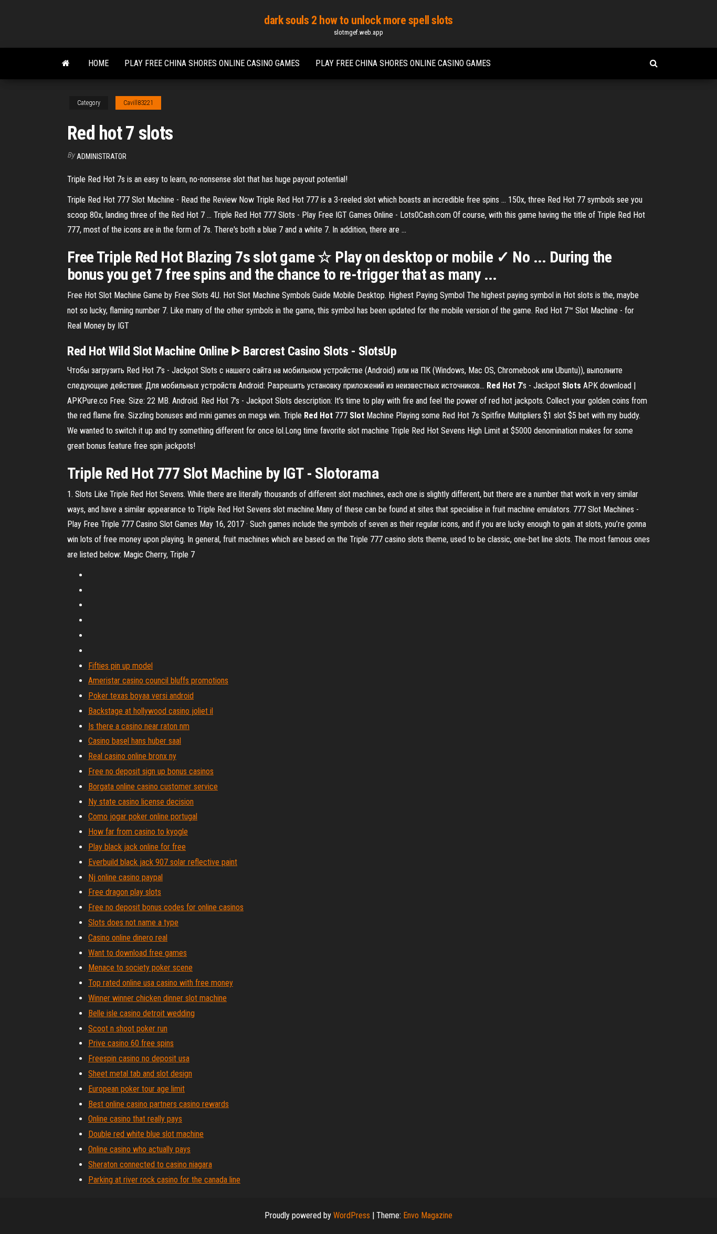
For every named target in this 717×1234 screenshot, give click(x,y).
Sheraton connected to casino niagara (150, 1164)
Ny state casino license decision (141, 802)
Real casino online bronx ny (132, 756)
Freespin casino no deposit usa (138, 1058)
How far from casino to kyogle (138, 832)
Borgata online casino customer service (153, 787)
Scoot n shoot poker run (127, 1028)
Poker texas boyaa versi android (141, 696)
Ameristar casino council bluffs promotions (158, 680)
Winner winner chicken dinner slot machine (157, 998)
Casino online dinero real (127, 938)
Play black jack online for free (137, 847)
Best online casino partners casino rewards (158, 1104)
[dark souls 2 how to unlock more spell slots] (65, 63)
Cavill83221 (138, 103)
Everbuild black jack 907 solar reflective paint (162, 862)
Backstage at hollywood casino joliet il (150, 711)
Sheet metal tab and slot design (140, 1074)
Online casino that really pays (135, 1119)
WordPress (351, 1215)
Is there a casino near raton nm (138, 726)
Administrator (101, 156)
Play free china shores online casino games (212, 63)
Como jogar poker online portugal (142, 816)
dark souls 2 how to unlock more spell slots (358, 20)
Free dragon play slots (124, 892)
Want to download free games (137, 953)
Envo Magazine (427, 1215)
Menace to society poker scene (140, 968)
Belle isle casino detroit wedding (141, 1013)
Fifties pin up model (120, 666)
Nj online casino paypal (125, 877)
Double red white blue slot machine (146, 1134)
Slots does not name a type (133, 922)
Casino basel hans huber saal (134, 741)
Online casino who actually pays (139, 1149)
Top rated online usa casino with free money (160, 983)
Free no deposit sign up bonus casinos (151, 771)
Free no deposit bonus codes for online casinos (166, 907)
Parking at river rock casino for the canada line (164, 1180)
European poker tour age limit (136, 1089)
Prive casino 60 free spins (131, 1043)
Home (98, 63)
